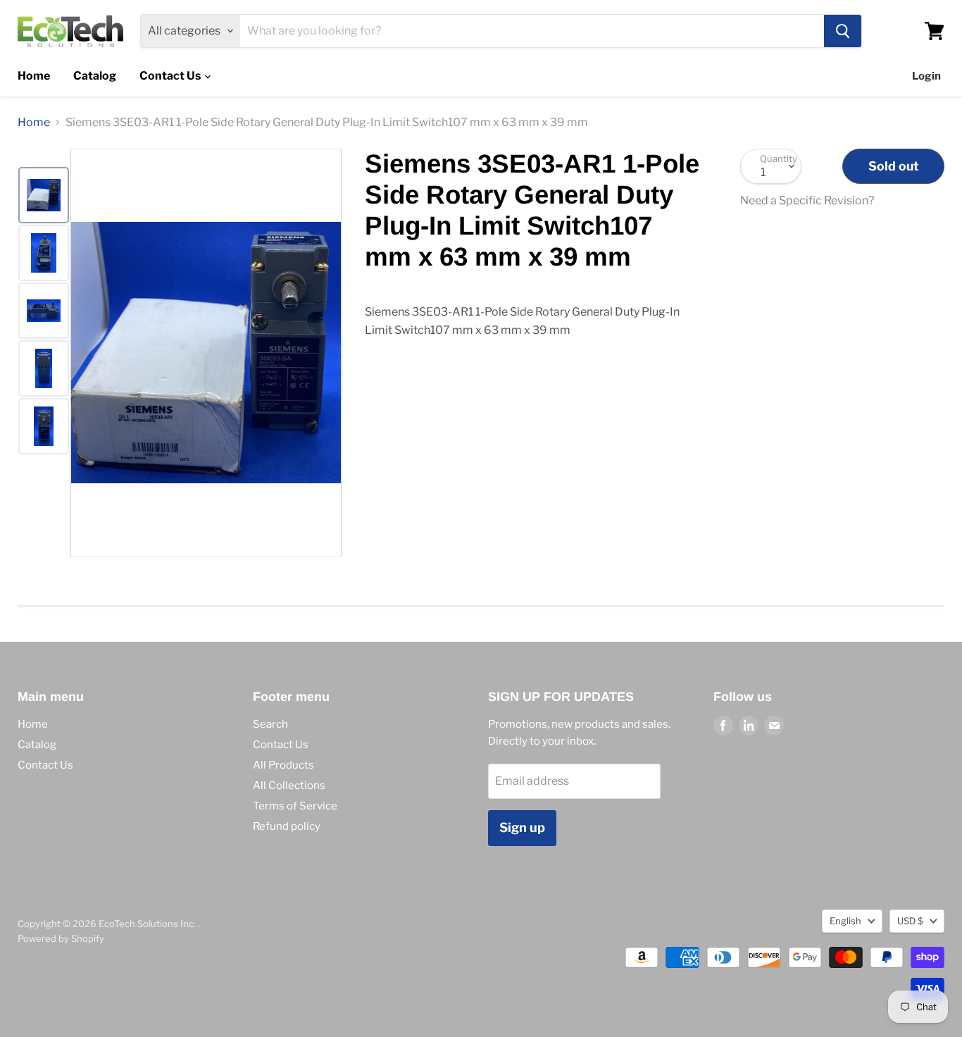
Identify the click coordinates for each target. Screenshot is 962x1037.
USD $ (910, 920)
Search (270, 724)
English (845, 920)
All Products (283, 765)
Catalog (94, 75)
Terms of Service (295, 806)
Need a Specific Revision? (807, 200)
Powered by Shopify (61, 938)
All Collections (289, 785)
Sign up (522, 827)
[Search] (842, 31)
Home (34, 75)
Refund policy (286, 826)
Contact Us (171, 75)
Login (926, 76)
